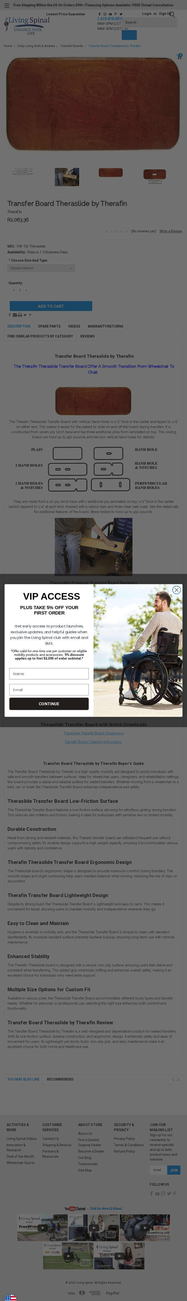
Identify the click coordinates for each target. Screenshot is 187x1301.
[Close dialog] (177, 590)
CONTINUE (49, 703)
